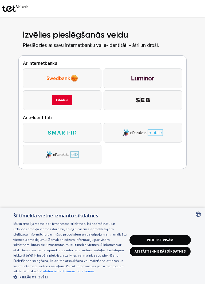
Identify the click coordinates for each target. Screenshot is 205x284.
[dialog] (102, 246)
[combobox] (198, 214)
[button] (70, 277)
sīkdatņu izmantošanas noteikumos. (68, 271)
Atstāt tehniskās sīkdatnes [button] (160, 251)
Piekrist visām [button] (160, 240)
